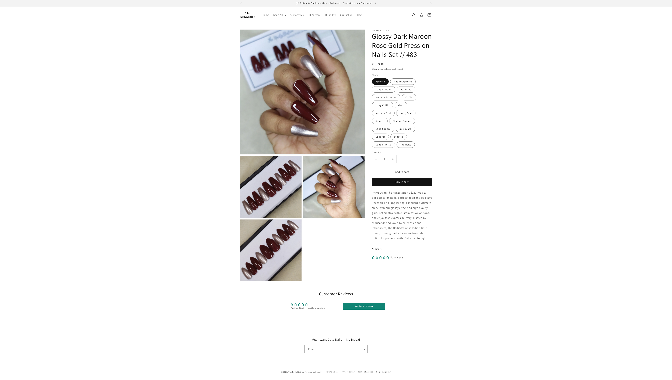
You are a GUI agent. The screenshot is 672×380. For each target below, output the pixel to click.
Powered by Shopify (313, 372)
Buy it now (402, 181)
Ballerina (406, 89)
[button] (279, 15)
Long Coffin (382, 105)
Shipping (376, 69)
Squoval (380, 136)
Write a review (364, 306)
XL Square (405, 128)
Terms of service (365, 372)
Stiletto (398, 136)
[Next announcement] (431, 3)
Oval (401, 105)
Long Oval (406, 113)
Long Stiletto (383, 144)
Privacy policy (348, 372)
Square (380, 121)
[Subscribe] (363, 349)
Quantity (376, 152)
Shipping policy (383, 372)
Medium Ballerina (386, 97)
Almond (380, 81)
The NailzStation (296, 372)
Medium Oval (383, 113)
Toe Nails (405, 144)
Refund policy (332, 372)
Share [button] (378, 248)
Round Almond (403, 81)
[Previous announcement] (241, 3)
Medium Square (402, 121)
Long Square (383, 128)
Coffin (409, 97)
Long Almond (384, 89)
